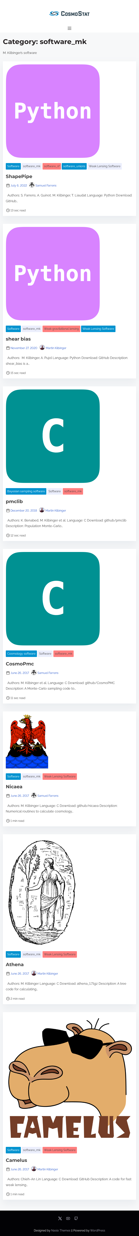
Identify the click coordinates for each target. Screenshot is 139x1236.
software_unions (74, 166)
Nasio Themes (61, 1230)
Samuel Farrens (45, 185)
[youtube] (68, 1219)
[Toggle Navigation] (69, 28)
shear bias (18, 339)
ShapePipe (19, 176)
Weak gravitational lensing (61, 328)
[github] (76, 1219)
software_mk (31, 166)
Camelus (16, 1160)
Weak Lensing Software (104, 166)
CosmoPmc (20, 664)
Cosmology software (21, 653)
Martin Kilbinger (56, 348)
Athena (15, 964)
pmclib (14, 501)
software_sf (52, 166)
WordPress (97, 1230)
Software (13, 166)
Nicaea (14, 787)
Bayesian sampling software (26, 491)
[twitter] (60, 1219)
